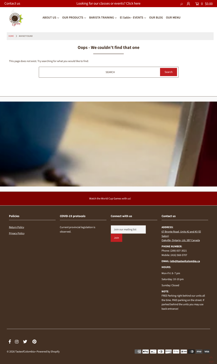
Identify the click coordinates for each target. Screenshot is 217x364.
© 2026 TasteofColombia (21, 351)
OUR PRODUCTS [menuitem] (72, 17)
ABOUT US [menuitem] (49, 17)
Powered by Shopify (48, 351)
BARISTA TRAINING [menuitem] (101, 17)
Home (11, 36)
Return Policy (16, 227)
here (137, 3)
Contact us (12, 3)
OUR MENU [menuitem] (173, 17)
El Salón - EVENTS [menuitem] (131, 17)
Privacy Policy (16, 233)
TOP (211, 360)
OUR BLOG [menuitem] (156, 17)
